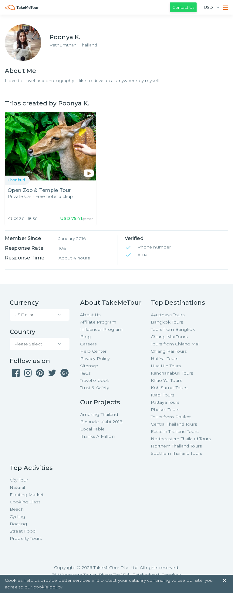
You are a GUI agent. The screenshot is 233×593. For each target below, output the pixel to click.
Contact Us (183, 7)
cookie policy (47, 587)
